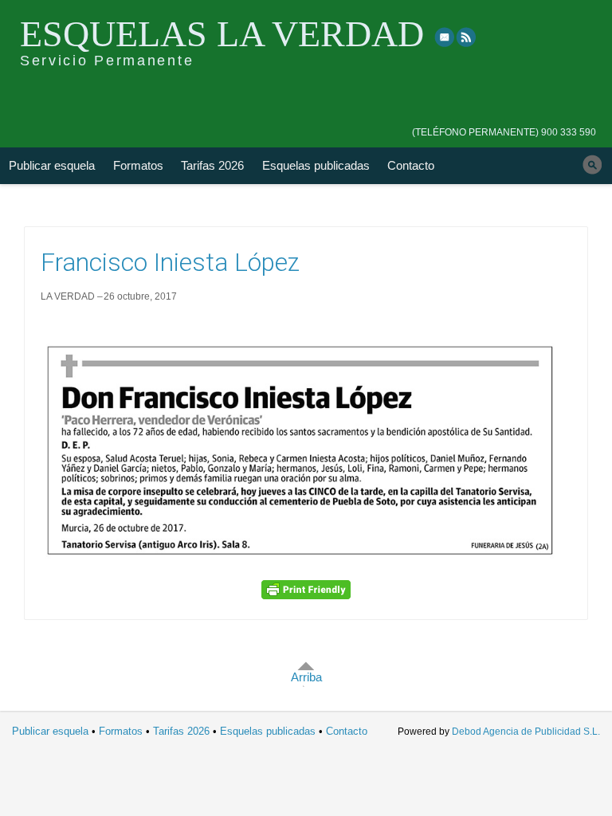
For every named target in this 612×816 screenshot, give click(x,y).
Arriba (306, 677)
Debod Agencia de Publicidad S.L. (526, 731)
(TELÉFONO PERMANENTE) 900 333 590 (504, 132)
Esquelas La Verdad (222, 34)
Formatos (138, 165)
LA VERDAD (68, 296)
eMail (445, 36)
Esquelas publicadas (316, 165)
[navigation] (504, 121)
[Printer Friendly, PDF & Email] (306, 589)
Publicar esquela (52, 165)
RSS (467, 36)
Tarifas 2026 (212, 165)
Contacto (410, 165)
